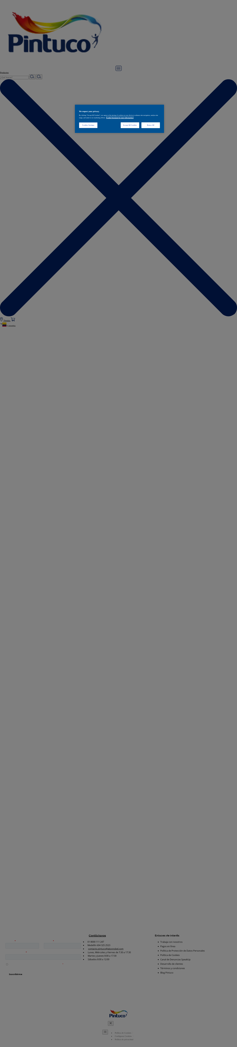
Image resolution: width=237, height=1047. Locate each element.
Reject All (150, 125)
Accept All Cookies (130, 125)
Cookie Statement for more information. (119, 118)
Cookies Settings (88, 125)
